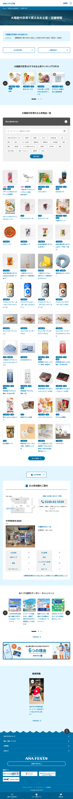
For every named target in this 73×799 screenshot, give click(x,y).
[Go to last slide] (5, 83)
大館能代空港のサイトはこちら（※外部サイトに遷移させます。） (45, 575)
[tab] (33, 631)
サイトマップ (39, 787)
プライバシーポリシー (28, 787)
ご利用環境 (48, 787)
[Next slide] (67, 83)
